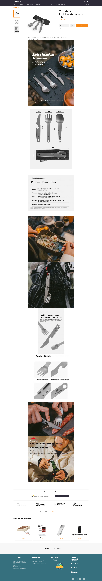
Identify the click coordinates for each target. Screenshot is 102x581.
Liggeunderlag (29, 4)
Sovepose (21, 4)
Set (60, 23)
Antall (71, 23)
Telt (14, 4)
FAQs (52, 4)
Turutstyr (45, 4)
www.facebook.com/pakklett (19, 562)
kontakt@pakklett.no (21, 561)
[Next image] (56, 23)
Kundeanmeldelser (60, 4)
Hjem (14, 7)
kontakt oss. (61, 511)
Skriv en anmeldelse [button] (62, 495)
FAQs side (53, 511)
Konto (87, 4)
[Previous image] (22, 23)
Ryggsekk (38, 4)
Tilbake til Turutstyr (51, 548)
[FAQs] (58, 511)
